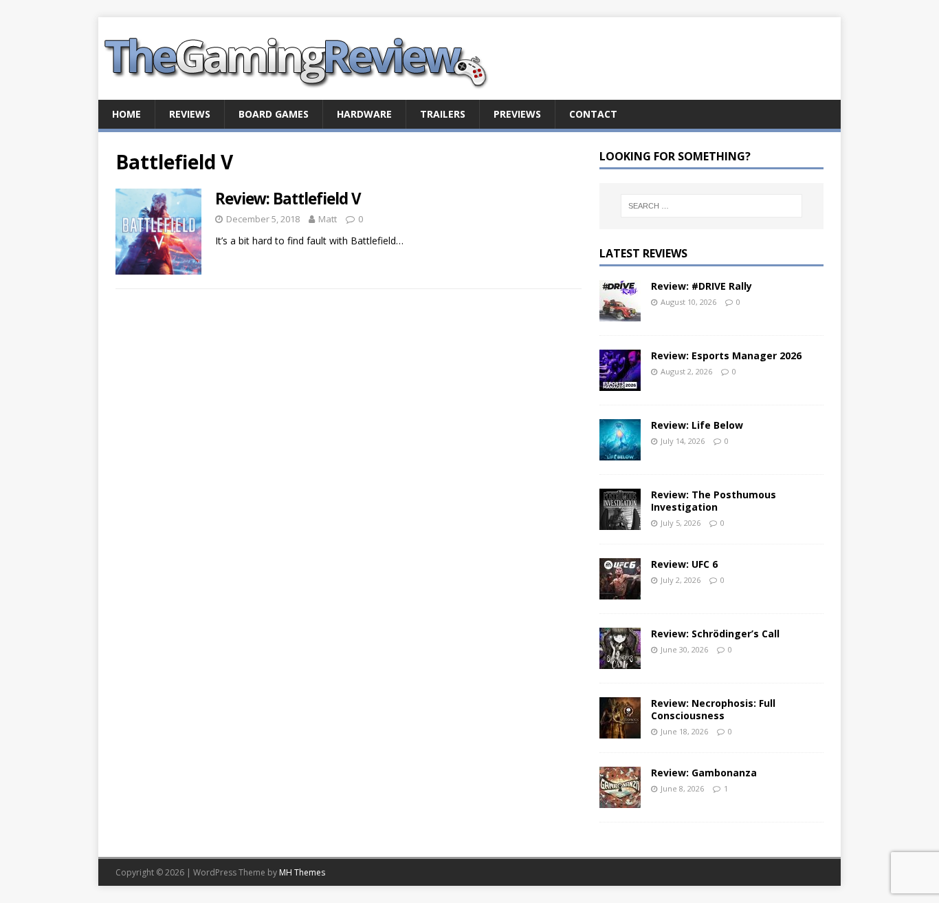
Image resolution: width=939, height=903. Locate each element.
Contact (593, 113)
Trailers (442, 113)
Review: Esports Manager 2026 (726, 355)
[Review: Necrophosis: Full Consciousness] (620, 729)
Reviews (189, 113)
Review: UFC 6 (684, 564)
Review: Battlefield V (288, 198)
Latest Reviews (643, 253)
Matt (327, 219)
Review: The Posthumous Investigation (713, 500)
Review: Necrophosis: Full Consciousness (713, 709)
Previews (517, 113)
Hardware (364, 113)
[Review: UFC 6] (620, 590)
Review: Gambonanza (704, 772)
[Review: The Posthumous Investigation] (620, 521)
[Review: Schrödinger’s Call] (620, 660)
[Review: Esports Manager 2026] (620, 382)
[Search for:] (711, 205)
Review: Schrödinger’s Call (715, 633)
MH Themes (302, 872)
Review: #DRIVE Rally (701, 286)
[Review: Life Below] (620, 451)
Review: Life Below (697, 425)
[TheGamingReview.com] (304, 91)
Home (126, 113)
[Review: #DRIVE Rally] (620, 312)
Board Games (274, 113)
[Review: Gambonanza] (620, 799)
